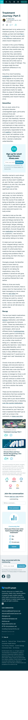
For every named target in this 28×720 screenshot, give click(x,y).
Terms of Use (7, 169)
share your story (17, 416)
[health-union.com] (9, 588)
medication (9, 231)
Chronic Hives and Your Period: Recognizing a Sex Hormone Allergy (12, 453)
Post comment (14, 508)
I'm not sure (15, 542)
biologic (5, 320)
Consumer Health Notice (9, 643)
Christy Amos (11, 18)
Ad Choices (16, 648)
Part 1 (22, 34)
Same (17, 486)
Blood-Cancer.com (8, 634)
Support (13, 479)
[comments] (11, 435)
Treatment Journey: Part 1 (12, 432)
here (20, 474)
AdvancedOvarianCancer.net (11, 613)
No (13, 539)
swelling (8, 132)
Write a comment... (10, 503)
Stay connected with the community (11, 561)
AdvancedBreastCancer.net (11, 611)
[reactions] (15, 25)
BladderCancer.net (8, 631)
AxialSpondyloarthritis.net (10, 629)
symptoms (5, 76)
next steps (12, 293)
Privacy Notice (17, 167)
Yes (13, 536)
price (8, 187)
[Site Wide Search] (10, 2)
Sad (20, 479)
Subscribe (24, 2)
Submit (14, 546)
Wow (9, 486)
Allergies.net (6, 616)
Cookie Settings (19, 645)
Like (6, 479)
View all (5, 637)
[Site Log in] (18, 2)
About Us (4, 641)
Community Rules (7, 648)
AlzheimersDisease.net (9, 619)
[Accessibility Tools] (14, 2)
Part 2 (7, 36)
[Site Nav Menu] (6, 2)
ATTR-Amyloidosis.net (9, 626)
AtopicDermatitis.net (9, 624)
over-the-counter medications (12, 403)
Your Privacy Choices (8, 645)
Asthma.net (5, 621)
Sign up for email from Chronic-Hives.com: (14, 156)
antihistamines (19, 331)
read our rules (14, 496)
